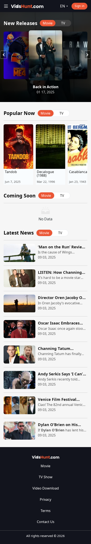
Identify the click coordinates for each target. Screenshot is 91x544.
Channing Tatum (51, 353)
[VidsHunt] (27, 6)
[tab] (47, 23)
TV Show (45, 477)
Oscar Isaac (47, 328)
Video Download (45, 488)
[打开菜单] (6, 6)
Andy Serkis (47, 379)
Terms (46, 510)
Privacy (45, 499)
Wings (67, 252)
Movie (45, 466)
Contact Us (45, 521)
